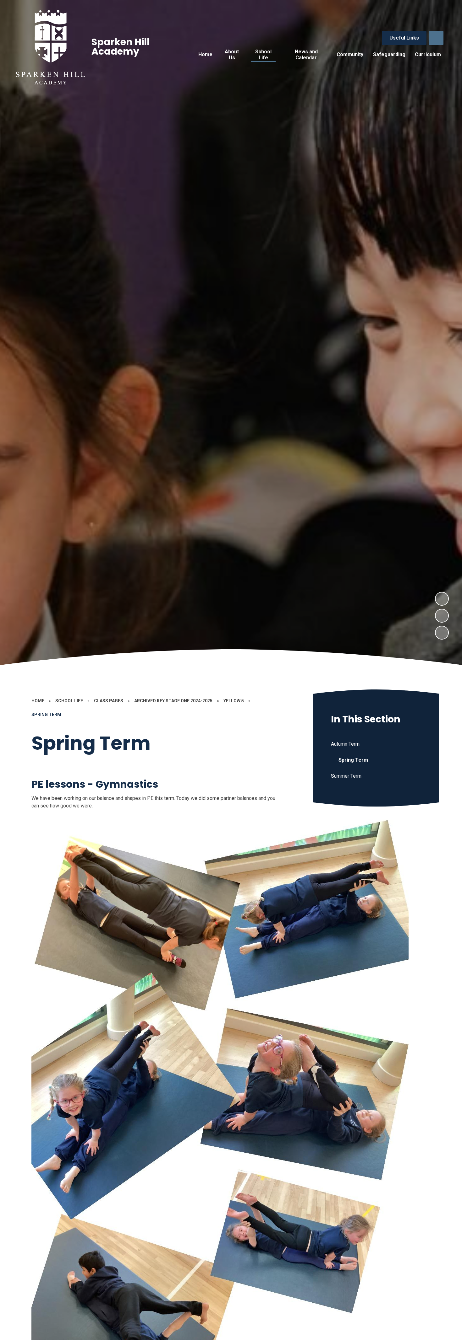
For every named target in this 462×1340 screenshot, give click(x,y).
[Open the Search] (436, 38)
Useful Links (404, 38)
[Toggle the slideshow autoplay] (442, 633)
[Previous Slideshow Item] (442, 616)
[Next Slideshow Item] (442, 599)
